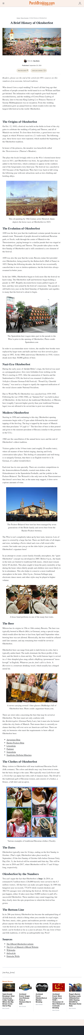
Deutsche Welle (13, 956)
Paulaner (10, 748)
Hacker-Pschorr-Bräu (15, 742)
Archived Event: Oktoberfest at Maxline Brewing (41, 998)
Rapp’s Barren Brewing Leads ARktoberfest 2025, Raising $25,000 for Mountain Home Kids (75, 1000)
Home (18, 18)
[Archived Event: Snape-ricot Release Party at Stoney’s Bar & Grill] (25, 987)
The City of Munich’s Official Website (22, 947)
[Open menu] (3, 3)
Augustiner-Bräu (13, 739)
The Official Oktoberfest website (20, 943)
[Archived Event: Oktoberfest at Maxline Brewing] (42, 987)
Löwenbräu (11, 745)
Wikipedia (11, 950)
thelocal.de (11, 953)
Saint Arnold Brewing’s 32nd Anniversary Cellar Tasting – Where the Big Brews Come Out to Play (8, 1000)
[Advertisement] (74, 49)
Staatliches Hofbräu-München (19, 755)
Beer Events (24, 18)
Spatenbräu (11, 752)
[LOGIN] (80, 3)
